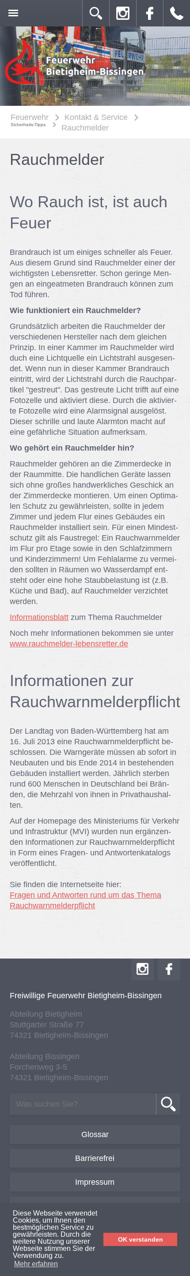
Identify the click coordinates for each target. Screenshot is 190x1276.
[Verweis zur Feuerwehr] (75, 84)
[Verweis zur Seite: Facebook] (150, 13)
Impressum (94, 1182)
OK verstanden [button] (140, 1239)
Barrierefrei (94, 1158)
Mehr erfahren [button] (36, 1264)
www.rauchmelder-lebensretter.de (69, 643)
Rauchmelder (85, 127)
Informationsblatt (39, 617)
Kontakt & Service (96, 117)
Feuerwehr (30, 117)
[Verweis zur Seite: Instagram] (123, 13)
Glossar (95, 1134)
